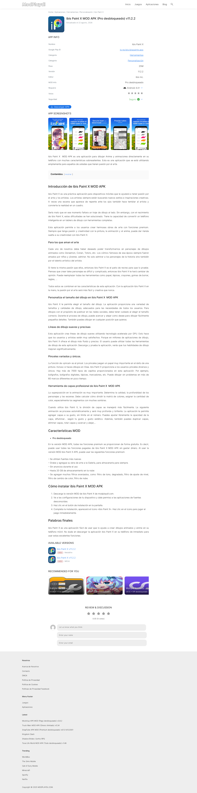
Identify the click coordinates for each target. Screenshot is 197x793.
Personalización (86, 12)
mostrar (68, 174)
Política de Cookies (30, 684)
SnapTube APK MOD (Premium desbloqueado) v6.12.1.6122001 (47, 730)
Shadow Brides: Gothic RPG (33, 739)
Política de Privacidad (31, 680)
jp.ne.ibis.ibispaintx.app (131, 49)
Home (50, 12)
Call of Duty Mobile (30, 766)
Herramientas (72, 12)
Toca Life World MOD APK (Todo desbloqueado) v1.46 (44, 743)
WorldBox (26, 757)
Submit (140, 649)
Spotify (25, 775)
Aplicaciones (152, 4)
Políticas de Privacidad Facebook (35, 689)
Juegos (138, 4)
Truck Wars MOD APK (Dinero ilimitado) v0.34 (41, 725)
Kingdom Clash (28, 734)
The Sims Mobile (29, 761)
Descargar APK (59, 107)
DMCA (24, 675)
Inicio (128, 4)
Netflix (25, 779)
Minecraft (26, 770)
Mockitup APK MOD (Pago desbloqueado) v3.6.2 (42, 721)
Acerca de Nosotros (30, 666)
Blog (165, 4)
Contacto (26, 671)
